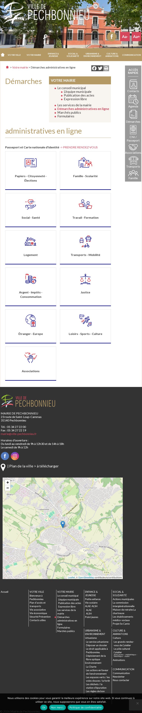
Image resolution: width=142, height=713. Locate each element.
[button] (14, 54)
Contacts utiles (38, 620)
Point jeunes (91, 617)
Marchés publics (69, 112)
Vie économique (38, 613)
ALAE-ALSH (91, 606)
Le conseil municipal (71, 88)
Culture (117, 637)
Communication (121, 673)
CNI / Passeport (133, 138)
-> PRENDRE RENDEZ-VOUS (79, 147)
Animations (119, 660)
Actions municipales (123, 599)
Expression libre (75, 99)
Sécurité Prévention (40, 616)
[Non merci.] (137, 703)
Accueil (3, 54)
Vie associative (38, 609)
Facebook (111, 36)
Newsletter (119, 676)
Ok (43, 707)
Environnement (93, 662)
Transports (133, 166)
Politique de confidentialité (86, 707)
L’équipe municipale (78, 92)
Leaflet (71, 577)
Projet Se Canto (121, 623)
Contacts (133, 91)
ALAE (89, 610)
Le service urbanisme (97, 641)
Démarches (133, 121)
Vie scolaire (91, 602)
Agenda (133, 106)
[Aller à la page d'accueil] (7, 67)
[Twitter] (100, 68)
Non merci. (57, 707)
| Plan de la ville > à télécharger (33, 466)
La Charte (91, 666)
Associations (133, 152)
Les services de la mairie (74, 105)
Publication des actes (79, 95)
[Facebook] (94, 68)
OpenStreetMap (86, 577)
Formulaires (65, 116)
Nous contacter (121, 680)
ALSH (89, 613)
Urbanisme (91, 637)
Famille (133, 178)
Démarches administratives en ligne (83, 109)
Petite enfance (92, 599)
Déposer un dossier (96, 645)
